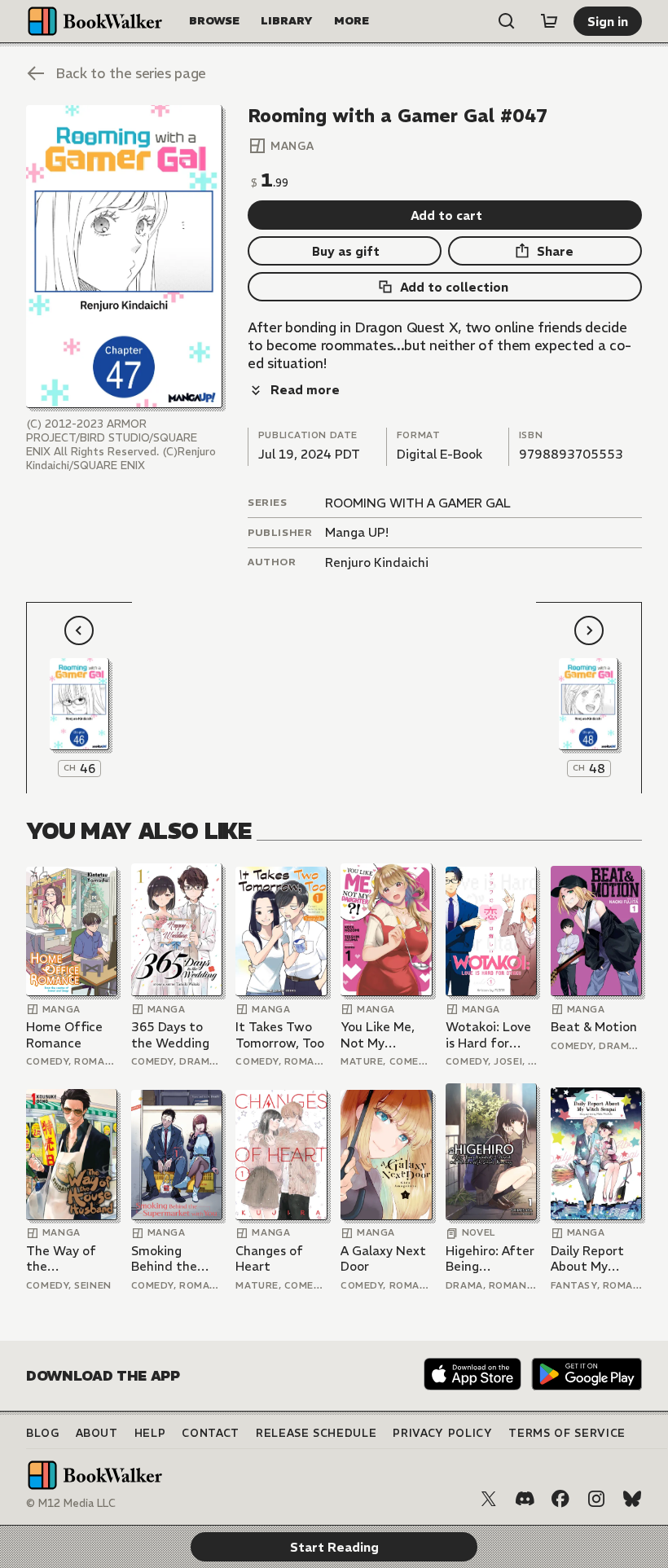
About (97, 1433)
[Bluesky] (632, 1499)
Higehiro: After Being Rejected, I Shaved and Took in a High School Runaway (490, 1259)
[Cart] (549, 21)
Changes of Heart (269, 1259)
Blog (42, 1433)
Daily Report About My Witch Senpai (591, 1259)
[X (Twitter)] (489, 1499)
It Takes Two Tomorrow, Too (279, 1035)
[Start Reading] (124, 256)
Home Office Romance (64, 1035)
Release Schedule (316, 1433)
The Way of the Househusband (69, 1259)
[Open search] (507, 21)
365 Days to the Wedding (170, 1035)
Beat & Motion (594, 1026)
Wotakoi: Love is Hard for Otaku (488, 1035)
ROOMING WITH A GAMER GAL (418, 503)
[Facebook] (560, 1499)
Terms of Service (566, 1433)
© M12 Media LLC (71, 1503)
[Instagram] (596, 1499)
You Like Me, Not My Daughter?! (378, 1035)
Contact (211, 1433)
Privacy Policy (442, 1433)
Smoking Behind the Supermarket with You (170, 1259)
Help (150, 1433)
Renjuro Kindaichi (376, 562)
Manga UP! (357, 532)
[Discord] (524, 1499)
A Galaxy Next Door (383, 1259)
